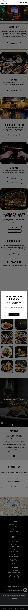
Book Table (14, 314)
